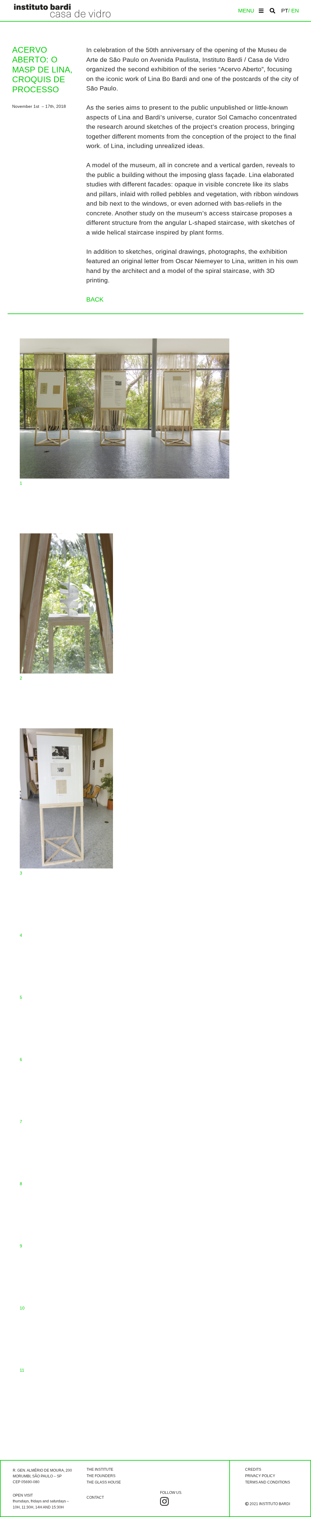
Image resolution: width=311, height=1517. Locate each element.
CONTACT (95, 1497)
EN (295, 11)
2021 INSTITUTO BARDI (269, 1504)
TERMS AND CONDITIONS (267, 1482)
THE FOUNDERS (101, 1476)
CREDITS (253, 1469)
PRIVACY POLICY (260, 1476)
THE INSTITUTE (100, 1469)
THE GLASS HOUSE (104, 1482)
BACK (95, 299)
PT (284, 11)
